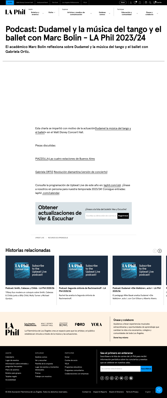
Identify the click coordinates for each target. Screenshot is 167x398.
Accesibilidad (11, 380)
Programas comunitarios (74, 370)
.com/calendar (50, 193)
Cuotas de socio (71, 360)
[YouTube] (121, 378)
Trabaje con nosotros (43, 377)
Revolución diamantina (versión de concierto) (80, 172)
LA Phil (10, 2)
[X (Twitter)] (107, 378)
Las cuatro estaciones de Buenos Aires (72, 159)
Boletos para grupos (13, 373)
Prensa (37, 373)
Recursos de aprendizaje (58, 238)
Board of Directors (116, 392)
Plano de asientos (12, 370)
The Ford (55, 2)
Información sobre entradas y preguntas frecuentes (17, 365)
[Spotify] (126, 378)
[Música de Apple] (131, 378)
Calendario (10, 357)
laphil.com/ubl (112, 185)
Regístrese (123, 216)
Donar (123, 2)
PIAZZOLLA (42, 159)
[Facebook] (102, 378)
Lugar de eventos (12, 360)
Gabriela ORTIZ (44, 172)
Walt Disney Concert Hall (24, 2)
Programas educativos (73, 367)
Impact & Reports (100, 392)
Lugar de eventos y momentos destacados (47, 368)
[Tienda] (140, 2)
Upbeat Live (39, 238)
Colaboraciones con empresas (77, 374)
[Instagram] (112, 378)
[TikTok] (116, 378)
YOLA (85, 2)
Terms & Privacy (132, 392)
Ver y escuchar (41, 360)
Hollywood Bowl (42, 2)
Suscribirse (146, 369)
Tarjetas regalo (11, 377)
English (148, 392)
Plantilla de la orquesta (44, 364)
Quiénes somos (41, 357)
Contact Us (86, 392)
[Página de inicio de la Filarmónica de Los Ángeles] (15, 11)
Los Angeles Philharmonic (70, 2)
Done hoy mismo (121, 338)
